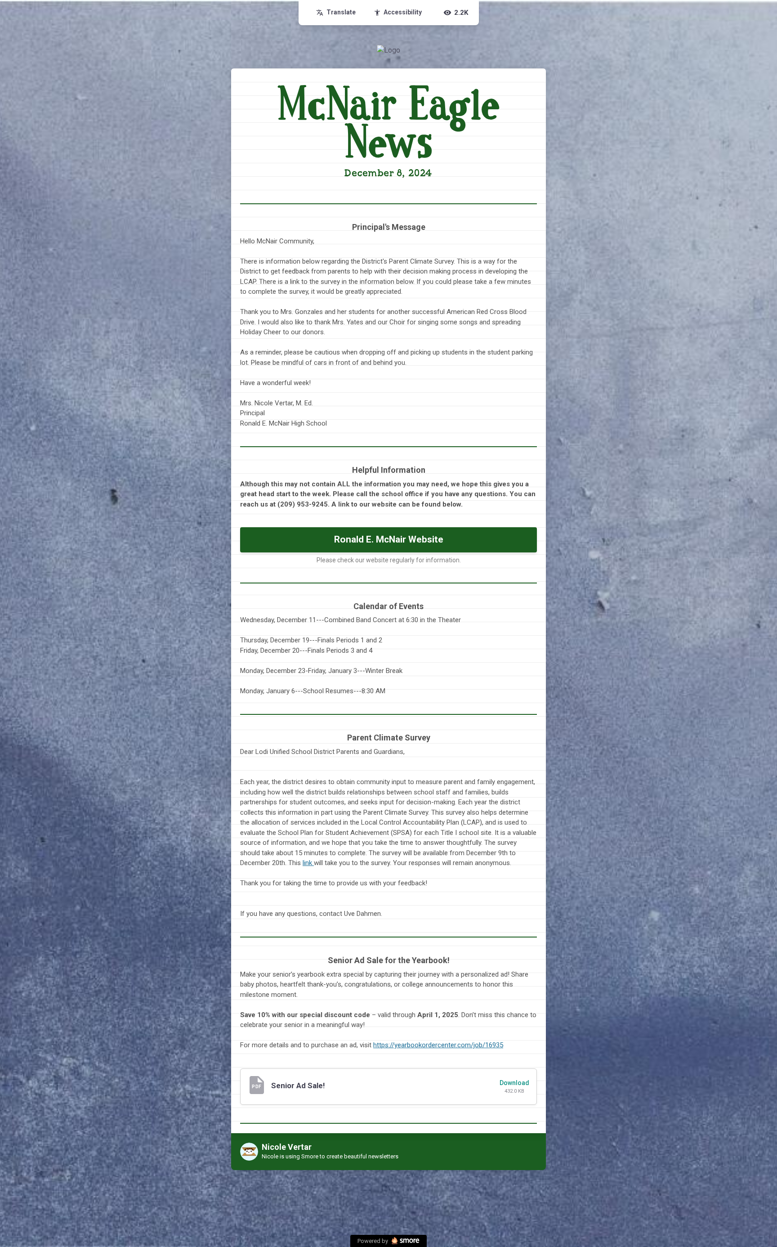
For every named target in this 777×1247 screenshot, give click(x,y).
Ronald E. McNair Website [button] (388, 539)
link (307, 863)
